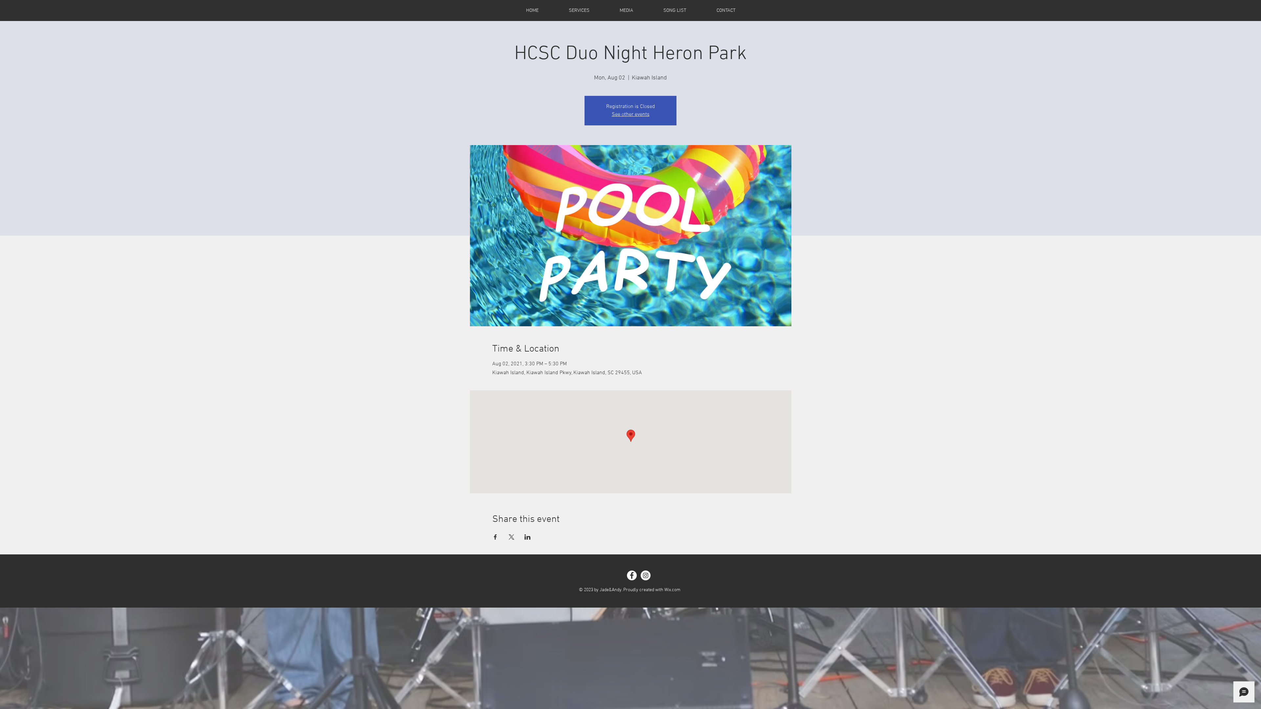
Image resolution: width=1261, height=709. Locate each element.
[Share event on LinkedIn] (527, 537)
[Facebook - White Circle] (632, 575)
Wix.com (672, 590)
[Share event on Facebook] (495, 537)
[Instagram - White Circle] (646, 575)
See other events (631, 114)
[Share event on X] (511, 537)
